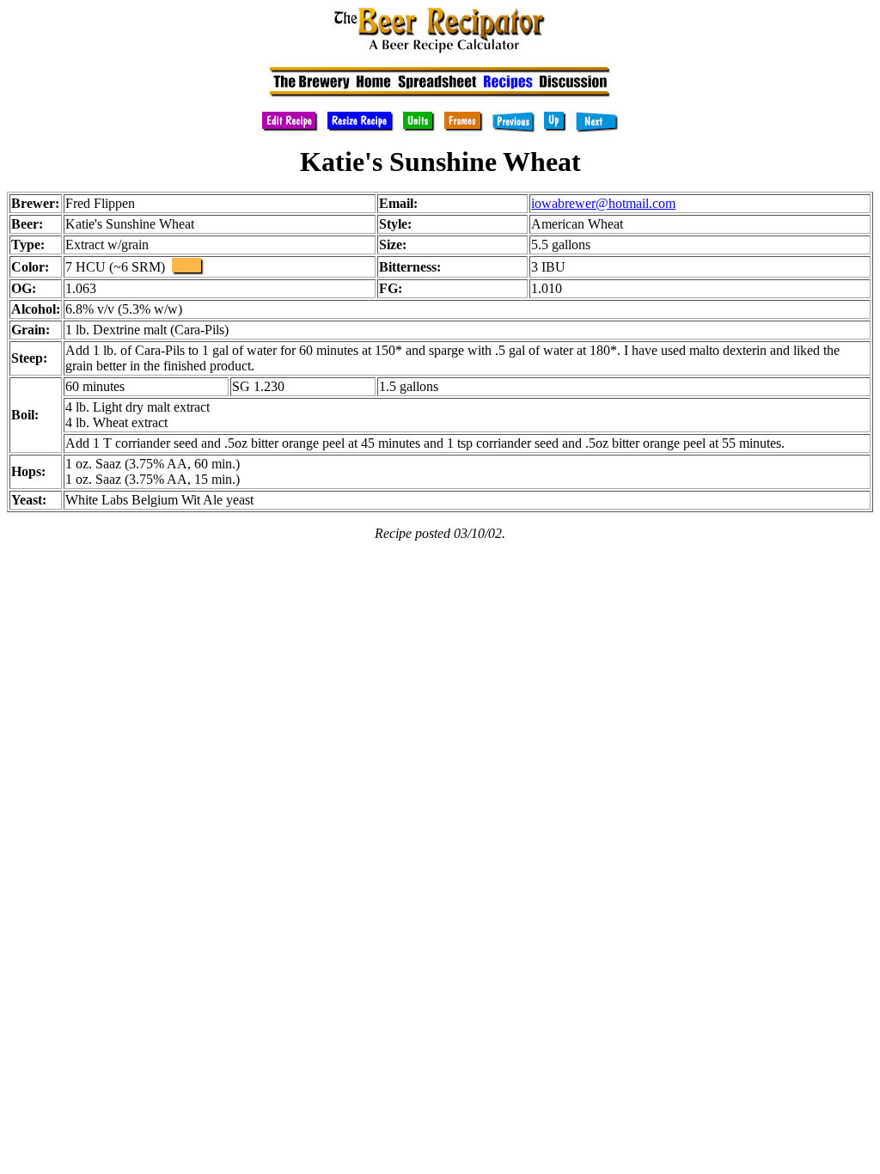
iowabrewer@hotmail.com (603, 203)
